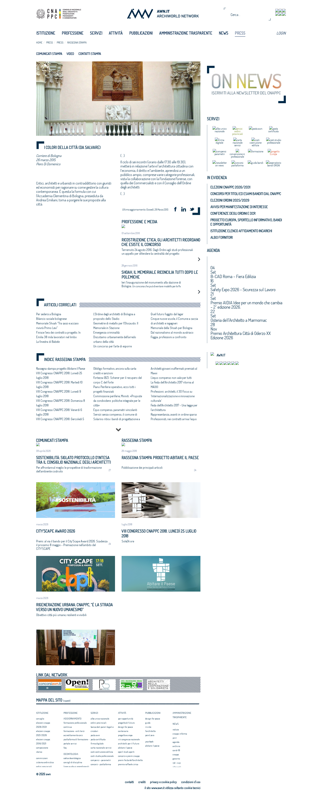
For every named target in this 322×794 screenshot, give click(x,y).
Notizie (176, 729)
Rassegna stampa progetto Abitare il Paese (60, 368)
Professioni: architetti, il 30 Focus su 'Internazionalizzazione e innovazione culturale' (173, 396)
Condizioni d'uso (190, 782)
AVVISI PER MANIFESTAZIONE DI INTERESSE (239, 207)
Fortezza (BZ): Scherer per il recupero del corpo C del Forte (117, 380)
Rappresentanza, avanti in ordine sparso (174, 414)
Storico (39, 751)
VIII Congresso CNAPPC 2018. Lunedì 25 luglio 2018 (59, 375)
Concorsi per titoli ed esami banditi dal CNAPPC (246, 194)
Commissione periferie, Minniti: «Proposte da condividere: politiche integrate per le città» (117, 400)
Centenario (123, 731)
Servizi (96, 33)
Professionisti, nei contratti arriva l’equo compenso (174, 421)
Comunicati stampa (49, 54)
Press (240, 33)
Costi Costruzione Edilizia (102, 751)
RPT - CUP (176, 762)
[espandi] (67, 700)
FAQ (65, 747)
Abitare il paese (125, 747)
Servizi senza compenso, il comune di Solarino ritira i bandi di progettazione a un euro (116, 419)
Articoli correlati (60, 305)
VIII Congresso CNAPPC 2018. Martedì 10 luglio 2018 (59, 384)
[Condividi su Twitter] (193, 210)
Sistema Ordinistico (45, 762)
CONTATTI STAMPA (89, 54)
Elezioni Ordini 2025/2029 (230, 200)
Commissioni (42, 758)
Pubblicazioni (141, 33)
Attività (116, 33)
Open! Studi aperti (126, 751)
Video (70, 54)
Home (39, 42)
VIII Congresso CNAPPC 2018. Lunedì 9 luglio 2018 (58, 394)
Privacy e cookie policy (163, 782)
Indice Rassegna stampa (65, 359)
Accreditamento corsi (73, 735)
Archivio (176, 746)
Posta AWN (95, 735)
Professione (72, 33)
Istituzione (45, 33)
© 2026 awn (43, 774)
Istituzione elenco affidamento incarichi (241, 231)
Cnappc (176, 754)
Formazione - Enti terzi (74, 731)
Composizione (42, 747)
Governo (176, 758)
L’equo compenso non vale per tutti (171, 378)
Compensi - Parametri (101, 760)
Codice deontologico (72, 758)
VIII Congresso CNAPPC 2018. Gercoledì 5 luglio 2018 (60, 421)
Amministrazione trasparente (185, 33)
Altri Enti (177, 766)
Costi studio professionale (102, 755)
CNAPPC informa (180, 733)
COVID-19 (176, 750)
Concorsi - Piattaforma (101, 764)
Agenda (176, 742)
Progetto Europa (125, 735)
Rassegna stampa (77, 42)
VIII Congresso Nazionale (129, 739)
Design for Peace (125, 726)
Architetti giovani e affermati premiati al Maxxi (174, 371)
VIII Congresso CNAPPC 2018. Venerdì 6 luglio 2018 (59, 412)
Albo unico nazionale (100, 718)
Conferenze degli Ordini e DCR (233, 213)
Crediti (142, 782)
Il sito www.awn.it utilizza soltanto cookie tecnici (172, 788)
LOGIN (281, 33)
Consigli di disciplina (73, 762)
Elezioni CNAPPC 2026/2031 (230, 187)
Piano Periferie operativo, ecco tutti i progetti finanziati (114, 389)
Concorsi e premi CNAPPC (129, 755)
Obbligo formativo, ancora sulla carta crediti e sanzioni (114, 371)
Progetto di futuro (126, 722)
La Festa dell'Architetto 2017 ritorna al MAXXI (172, 384)
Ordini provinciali (44, 766)
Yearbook (149, 741)
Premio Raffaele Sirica (128, 764)
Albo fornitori (222, 237)
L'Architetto (150, 731)
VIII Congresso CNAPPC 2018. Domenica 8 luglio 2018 (60, 403)
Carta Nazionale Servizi (101, 747)
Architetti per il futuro (128, 743)
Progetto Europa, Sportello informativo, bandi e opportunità (246, 222)
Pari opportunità (125, 718)
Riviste (148, 726)
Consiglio (40, 718)
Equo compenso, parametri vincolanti (115, 410)
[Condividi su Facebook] (177, 210)
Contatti (129, 782)
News (223, 33)
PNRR (175, 737)
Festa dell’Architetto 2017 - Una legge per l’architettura (174, 407)
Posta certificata (98, 739)
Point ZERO (149, 735)
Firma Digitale (97, 743)
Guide (147, 722)
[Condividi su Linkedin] (185, 210)
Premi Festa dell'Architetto (130, 760)
